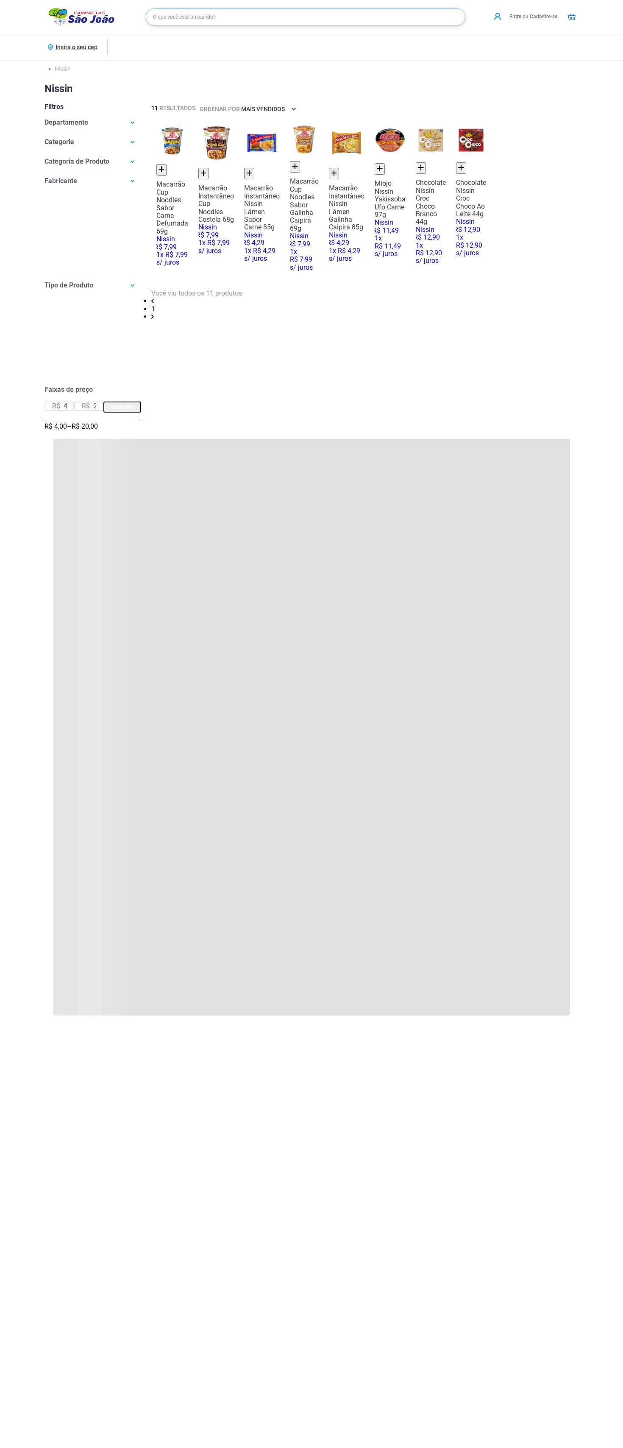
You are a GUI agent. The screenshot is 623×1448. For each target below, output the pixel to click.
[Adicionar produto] (161, 170)
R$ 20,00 (82, 426)
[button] (92, 122)
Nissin (63, 68)
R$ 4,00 (55, 426)
